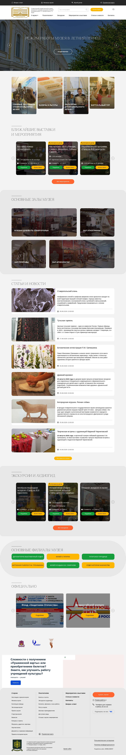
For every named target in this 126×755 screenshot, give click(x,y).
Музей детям (78, 2)
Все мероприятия (63, 181)
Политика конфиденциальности (104, 745)
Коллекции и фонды (17, 704)
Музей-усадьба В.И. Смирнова (63, 565)
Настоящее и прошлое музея (20, 697)
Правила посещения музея (19, 734)
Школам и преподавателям (47, 710)
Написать (16, 682)
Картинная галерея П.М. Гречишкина (28, 565)
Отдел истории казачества (98, 565)
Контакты (111, 15)
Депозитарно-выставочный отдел (28, 557)
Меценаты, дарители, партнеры (21, 724)
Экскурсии (61, 15)
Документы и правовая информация (22, 731)
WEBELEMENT (109, 749)
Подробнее (63, 52)
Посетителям (47, 15)
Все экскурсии (63, 528)
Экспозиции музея (17, 707)
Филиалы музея (48, 2)
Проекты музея (16, 710)
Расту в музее (43, 707)
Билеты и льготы (44, 697)
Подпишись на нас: (102, 711)
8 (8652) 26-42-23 (102, 707)
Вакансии (14, 717)
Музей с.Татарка (63, 557)
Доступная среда (44, 714)
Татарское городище (98, 557)
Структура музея (17, 714)
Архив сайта (67, 749)
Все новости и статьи (63, 458)
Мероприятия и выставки (78, 15)
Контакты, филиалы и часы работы (49, 704)
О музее (34, 15)
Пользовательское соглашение (104, 740)
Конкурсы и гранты (17, 720)
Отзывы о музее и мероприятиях (48, 717)
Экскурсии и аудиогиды (46, 700)
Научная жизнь (16, 727)
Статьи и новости (97, 15)
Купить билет (97, 9)
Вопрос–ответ (18, 2)
